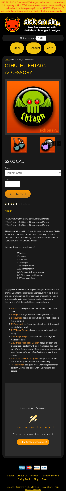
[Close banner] (63, 6)
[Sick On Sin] (33, 32)
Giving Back (24, 479)
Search (10, 475)
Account (34, 48)
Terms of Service (50, 475)
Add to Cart (17, 194)
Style (7, 168)
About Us (22, 475)
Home (7, 60)
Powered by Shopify (33, 490)
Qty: (7, 179)
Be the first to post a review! (33, 442)
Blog (36, 479)
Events (45, 479)
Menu (17, 48)
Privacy (34, 475)
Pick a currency (28, 38)
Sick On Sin (25, 487)
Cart (50, 48)
